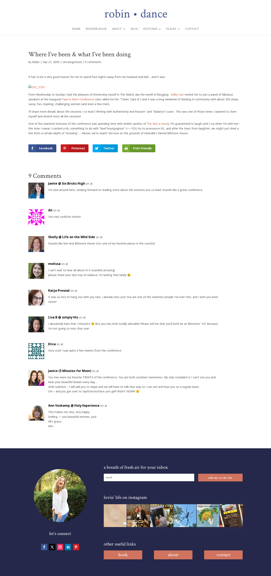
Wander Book (96, 29)
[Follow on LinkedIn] (68, 547)
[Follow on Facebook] (44, 547)
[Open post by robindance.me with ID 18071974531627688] (115, 515)
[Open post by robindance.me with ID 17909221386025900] (138, 515)
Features (150, 29)
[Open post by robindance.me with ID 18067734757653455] (184, 515)
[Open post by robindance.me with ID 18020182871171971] (231, 515)
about (173, 555)
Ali (50, 210)
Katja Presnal (59, 290)
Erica (52, 344)
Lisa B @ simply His (63, 317)
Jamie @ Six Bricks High (66, 183)
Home (76, 29)
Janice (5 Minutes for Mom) (69, 371)
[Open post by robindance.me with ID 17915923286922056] (161, 515)
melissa (54, 264)
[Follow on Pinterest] (76, 547)
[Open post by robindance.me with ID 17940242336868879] (208, 515)
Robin (35, 62)
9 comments (93, 62)
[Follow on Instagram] (60, 547)
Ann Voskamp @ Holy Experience (74, 405)
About (117, 29)
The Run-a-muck (157, 124)
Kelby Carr (177, 94)
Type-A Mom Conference (78, 99)
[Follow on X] (52, 547)
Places (171, 29)
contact (223, 555)
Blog (134, 29)
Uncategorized (72, 62)
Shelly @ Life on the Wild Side (71, 237)
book (123, 555)
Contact (192, 29)
